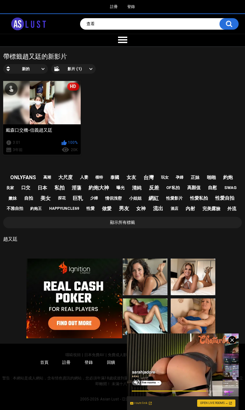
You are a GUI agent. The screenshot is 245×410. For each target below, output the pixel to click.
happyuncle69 (64, 208)
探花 (62, 198)
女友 (131, 177)
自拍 (28, 198)
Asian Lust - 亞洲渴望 (118, 399)
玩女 (165, 177)
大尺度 (65, 177)
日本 (42, 188)
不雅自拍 (15, 208)
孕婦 (179, 177)
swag (230, 187)
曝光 (120, 187)
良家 (10, 188)
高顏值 (194, 187)
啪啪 (211, 177)
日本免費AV (94, 355)
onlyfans (23, 177)
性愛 (90, 208)
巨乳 (78, 198)
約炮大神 (99, 188)
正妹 (195, 177)
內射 (190, 208)
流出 (158, 208)
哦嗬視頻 (73, 355)
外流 (231, 208)
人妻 (84, 177)
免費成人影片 (119, 355)
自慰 (212, 187)
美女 (46, 198)
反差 (154, 188)
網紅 (154, 198)
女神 (141, 208)
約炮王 (36, 208)
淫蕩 (76, 188)
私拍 (60, 188)
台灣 (149, 177)
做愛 (107, 208)
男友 (124, 208)
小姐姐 (135, 198)
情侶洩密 (113, 198)
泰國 (114, 177)
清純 (137, 188)
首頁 (44, 362)
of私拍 (173, 187)
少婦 (94, 198)
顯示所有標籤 (122, 222)
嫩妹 (13, 198)
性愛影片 (174, 198)
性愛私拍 (199, 198)
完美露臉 (211, 208)
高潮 (47, 177)
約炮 (228, 177)
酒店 (174, 208)
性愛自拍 (224, 198)
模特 (99, 177)
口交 (25, 187)
